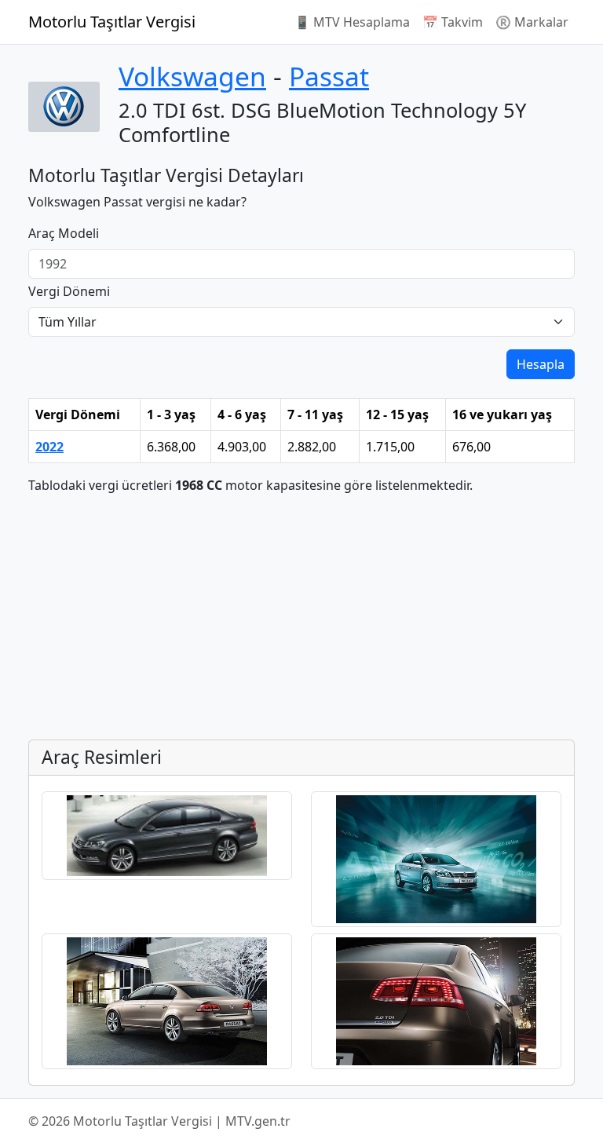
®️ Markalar (531, 22)
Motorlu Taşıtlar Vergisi (112, 21)
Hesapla (541, 364)
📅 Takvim (452, 22)
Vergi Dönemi (69, 291)
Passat (329, 76)
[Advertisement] (301, 617)
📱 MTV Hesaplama (352, 22)
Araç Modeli (63, 233)
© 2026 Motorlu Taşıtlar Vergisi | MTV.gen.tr (159, 1121)
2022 (49, 446)
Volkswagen (192, 76)
